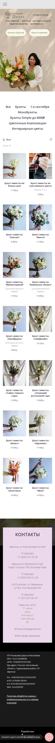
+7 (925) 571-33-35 (40, 15)
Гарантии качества (18, 23)
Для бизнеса (36, 23)
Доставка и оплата (41, 20)
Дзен (28, 611)
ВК (27, 622)
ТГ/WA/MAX (27, 553)
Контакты (26, 20)
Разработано (27, 731)
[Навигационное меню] (5, 4)
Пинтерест (27, 615)
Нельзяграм (27, 618)
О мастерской (12, 20)
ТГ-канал (28, 608)
